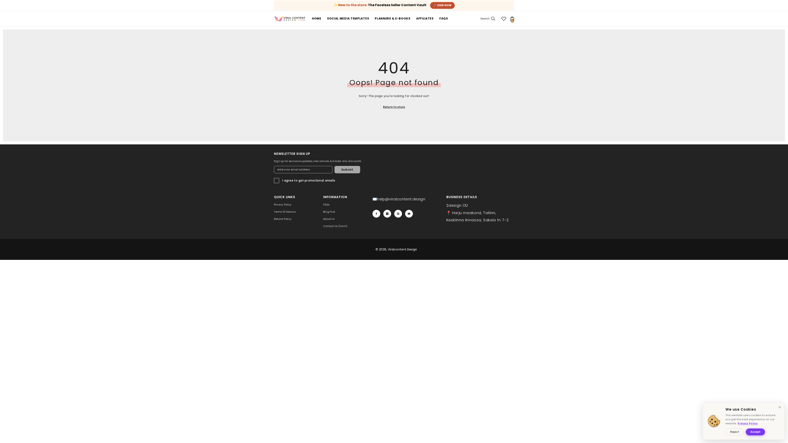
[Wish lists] (503, 18)
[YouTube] (409, 214)
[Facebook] (376, 214)
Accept (755, 432)
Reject (734, 432)
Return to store (394, 107)
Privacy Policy (748, 423)
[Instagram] (387, 214)
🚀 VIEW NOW (442, 5)
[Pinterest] (398, 214)
